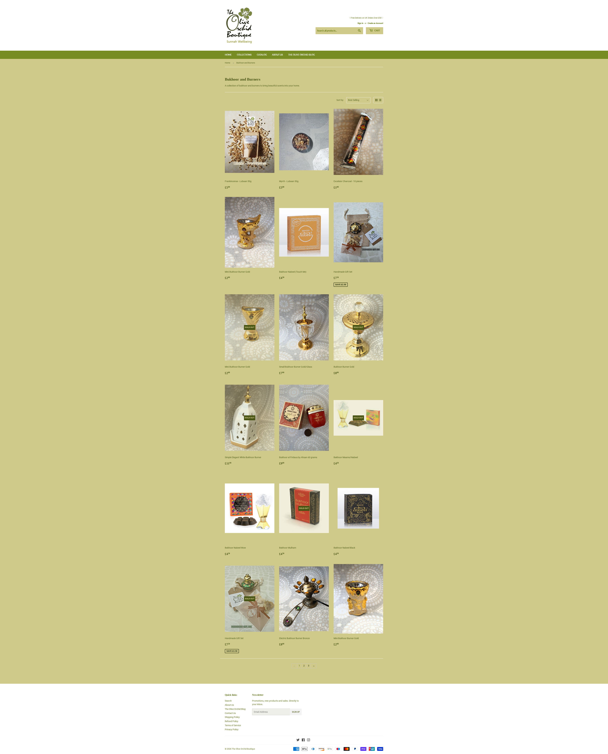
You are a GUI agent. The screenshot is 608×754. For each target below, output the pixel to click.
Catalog (262, 54)
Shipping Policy (232, 717)
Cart (377, 30)
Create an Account (375, 23)
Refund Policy (231, 721)
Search (228, 701)
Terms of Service (233, 725)
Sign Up (296, 712)
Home (228, 54)
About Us (277, 54)
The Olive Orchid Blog (301, 54)
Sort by (339, 100)
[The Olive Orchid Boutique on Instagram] (308, 740)
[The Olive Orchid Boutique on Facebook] (303, 740)
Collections (244, 54)
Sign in (360, 23)
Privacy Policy (231, 729)
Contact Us (230, 713)
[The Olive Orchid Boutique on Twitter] (298, 740)
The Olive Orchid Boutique (243, 749)
